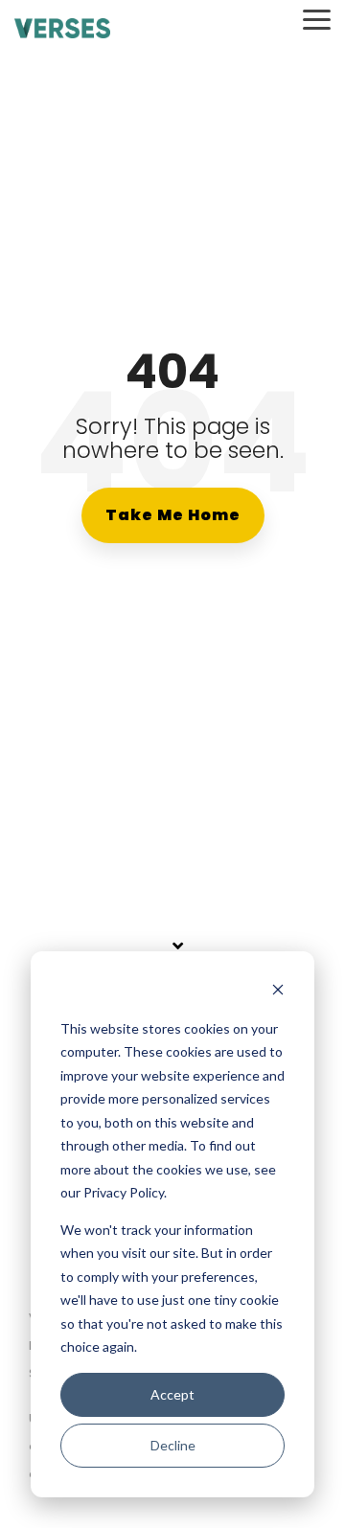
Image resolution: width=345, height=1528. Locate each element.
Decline (173, 1445)
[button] (317, 18)
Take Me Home (173, 515)
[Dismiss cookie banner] (278, 992)
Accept (172, 1394)
